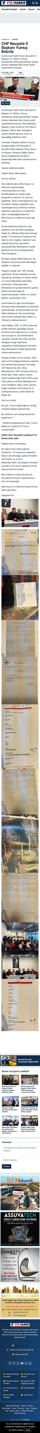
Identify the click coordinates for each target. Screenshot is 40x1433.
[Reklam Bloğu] (20, 1193)
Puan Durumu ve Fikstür (10, 1389)
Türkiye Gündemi (27, 1411)
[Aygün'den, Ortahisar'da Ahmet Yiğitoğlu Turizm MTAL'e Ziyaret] (29, 1101)
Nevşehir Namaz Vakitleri (11, 1382)
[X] (14, 1363)
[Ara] (33, 3)
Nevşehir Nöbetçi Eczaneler (11, 1375)
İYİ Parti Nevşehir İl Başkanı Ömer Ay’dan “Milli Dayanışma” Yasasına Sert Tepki (28, 1089)
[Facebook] (10, 1363)
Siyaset (31, 9)
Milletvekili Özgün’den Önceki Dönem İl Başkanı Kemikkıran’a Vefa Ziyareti (9, 1130)
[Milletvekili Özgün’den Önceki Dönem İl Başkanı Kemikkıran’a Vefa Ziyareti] (10, 1120)
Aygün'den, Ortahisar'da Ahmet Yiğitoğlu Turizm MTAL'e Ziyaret (29, 1110)
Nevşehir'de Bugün (9, 9)
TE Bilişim (26, 1420)
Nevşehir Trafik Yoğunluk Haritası (28, 1382)
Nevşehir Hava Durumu (28, 1375)
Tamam (27, 1430)
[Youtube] (22, 1363)
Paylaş (6, 103)
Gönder (6, 1166)
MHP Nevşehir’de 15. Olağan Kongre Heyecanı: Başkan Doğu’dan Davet (9, 1089)
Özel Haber (6, 1408)
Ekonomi (21, 1408)
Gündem (34, 1408)
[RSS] (30, 1363)
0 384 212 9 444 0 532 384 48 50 (21, 1350)
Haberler (5, 39)
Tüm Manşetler (29, 1388)
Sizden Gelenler (20, 1413)
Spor (27, 1408)
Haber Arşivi (28, 1395)
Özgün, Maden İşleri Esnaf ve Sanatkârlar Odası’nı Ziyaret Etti (28, 1129)
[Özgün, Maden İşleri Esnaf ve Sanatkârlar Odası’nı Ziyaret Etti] (29, 1120)
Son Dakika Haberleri (8, 1396)
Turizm (14, 1408)
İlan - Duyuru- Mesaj (12, 1411)
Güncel (23, 9)
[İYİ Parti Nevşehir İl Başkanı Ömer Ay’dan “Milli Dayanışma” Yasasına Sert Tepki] (29, 1080)
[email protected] (21, 1345)
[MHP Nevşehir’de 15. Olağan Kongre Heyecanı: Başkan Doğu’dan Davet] (10, 1080)
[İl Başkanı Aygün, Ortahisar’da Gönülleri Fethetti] (10, 1101)
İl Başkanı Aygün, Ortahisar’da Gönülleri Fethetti (9, 1110)
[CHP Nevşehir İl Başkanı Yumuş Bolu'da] (20, 89)
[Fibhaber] (13, 3)
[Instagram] (18, 1363)
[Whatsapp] (26, 1363)
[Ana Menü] (37, 3)
